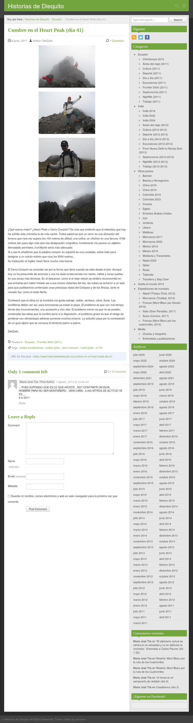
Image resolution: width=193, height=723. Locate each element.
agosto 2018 (166, 407)
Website (13, 486)
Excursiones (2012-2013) (158, 144)
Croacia (147, 204)
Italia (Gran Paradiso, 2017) (159, 311)
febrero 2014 (167, 529)
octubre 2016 (167, 442)
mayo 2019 (140, 395)
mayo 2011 (140, 617)
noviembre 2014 (143, 512)
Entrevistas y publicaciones (159, 338)
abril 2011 (165, 617)
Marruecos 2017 (152, 237)
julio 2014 (139, 518)
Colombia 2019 (152, 194)
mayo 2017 (140, 425)
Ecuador (57, 19)
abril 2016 (165, 459)
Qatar (146, 265)
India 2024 (149, 120)
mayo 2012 (140, 594)
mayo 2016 (140, 459)
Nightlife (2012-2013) (155, 161)
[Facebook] (147, 37)
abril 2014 (165, 524)
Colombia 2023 (152, 199)
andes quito (53, 348)
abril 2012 (165, 594)
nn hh (99, 348)
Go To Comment (117, 371)
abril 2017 (165, 425)
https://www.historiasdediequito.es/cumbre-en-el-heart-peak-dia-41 (73, 356)
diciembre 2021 (142, 378)
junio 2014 (165, 518)
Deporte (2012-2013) (155, 134)
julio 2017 (139, 419)
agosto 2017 (166, 413)
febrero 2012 (167, 599)
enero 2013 (140, 570)
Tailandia (148, 274)
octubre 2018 (167, 401)
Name (13, 463)
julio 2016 (139, 454)
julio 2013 (139, 553)
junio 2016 (165, 454)
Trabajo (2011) (151, 101)
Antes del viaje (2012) (156, 125)
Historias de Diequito (36, 5)
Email (17, 476)
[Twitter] (140, 37)
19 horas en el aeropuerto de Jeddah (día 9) (153, 679)
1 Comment (117, 41)
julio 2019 (139, 390)
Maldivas (148, 232)
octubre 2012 (167, 576)
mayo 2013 (140, 559)
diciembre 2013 (168, 535)
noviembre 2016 (143, 442)
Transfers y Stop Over (156, 279)
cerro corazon (70, 348)
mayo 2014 (140, 524)
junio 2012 (165, 588)
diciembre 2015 (168, 471)
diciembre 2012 (168, 570)
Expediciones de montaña (153, 288)
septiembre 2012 (143, 582)
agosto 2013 (166, 547)
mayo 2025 (140, 360)
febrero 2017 (167, 430)
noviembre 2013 (143, 541)
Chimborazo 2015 (153, 59)
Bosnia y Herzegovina (156, 180)
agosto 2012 (166, 582)
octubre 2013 (167, 541)
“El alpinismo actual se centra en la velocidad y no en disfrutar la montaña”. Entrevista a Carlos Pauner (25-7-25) (158, 646)
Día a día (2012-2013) (156, 139)
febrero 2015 (167, 500)
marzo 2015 (140, 500)
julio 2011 (139, 611)
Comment (14, 425)
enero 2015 (140, 506)
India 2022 (149, 115)
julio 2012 (139, 588)
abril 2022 (165, 372)
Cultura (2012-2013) (155, 130)
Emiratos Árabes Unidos (157, 213)
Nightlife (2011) (152, 97)
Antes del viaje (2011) (156, 64)
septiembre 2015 (143, 483)
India (141, 106)
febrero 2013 (167, 564)
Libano (147, 227)
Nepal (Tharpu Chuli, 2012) (159, 293)
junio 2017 (165, 419)
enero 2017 (140, 436)
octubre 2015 (167, 477)
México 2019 (150, 251)
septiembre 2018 (143, 407)
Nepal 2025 (149, 260)
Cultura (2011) (151, 68)
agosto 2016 (166, 448)
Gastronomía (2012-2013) (158, 157)
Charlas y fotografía (154, 334)
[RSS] (134, 37)
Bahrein (147, 176)
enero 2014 (140, 535)
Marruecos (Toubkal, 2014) (159, 298)
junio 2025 (165, 355)
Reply (22, 403)
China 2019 (149, 190)
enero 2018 (140, 413)
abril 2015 (165, 494)
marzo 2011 (140, 623)
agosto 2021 (166, 378)
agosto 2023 (166, 366)
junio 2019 (165, 390)
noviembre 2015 (143, 477)
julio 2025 (139, 355)
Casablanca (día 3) (167, 687)
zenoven (80, 719)
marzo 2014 (140, 529)
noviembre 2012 (143, 576)
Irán (145, 218)
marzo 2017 (140, 430)
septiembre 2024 (143, 366)
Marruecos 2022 (152, 241)
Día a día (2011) (152, 78)
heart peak (87, 348)
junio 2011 (165, 611)
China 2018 (149, 185)
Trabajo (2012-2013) (155, 166)
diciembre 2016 (168, 436)
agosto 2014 (166, 512)
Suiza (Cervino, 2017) (156, 316)
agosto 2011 (166, 605)
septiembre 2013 (143, 547)
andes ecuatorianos (31, 348)
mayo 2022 (140, 372)
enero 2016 (140, 471)
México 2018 (150, 246)
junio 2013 (165, 553)
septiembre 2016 (143, 448)
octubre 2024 (167, 360)
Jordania (148, 223)
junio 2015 (165, 489)
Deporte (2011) (152, 73)
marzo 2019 (166, 395)
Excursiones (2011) (154, 82)
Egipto (146, 209)
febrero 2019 (141, 401)
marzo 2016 (140, 465)
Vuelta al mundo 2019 (151, 284)
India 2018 (149, 111)
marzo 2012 (140, 599)
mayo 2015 (140, 494)
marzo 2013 (140, 564)
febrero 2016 (167, 465)
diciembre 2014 (168, 506)
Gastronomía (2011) (155, 92)
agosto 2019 (166, 384)
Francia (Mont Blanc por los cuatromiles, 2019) (157, 322)
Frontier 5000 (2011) (49, 342)
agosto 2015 (166, 483)
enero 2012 (140, 605)
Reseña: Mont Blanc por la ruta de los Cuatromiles (159, 660)
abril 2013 (165, 559)
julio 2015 (139, 489)
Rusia (146, 270)
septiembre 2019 (143, 384)
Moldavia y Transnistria (156, 256)
